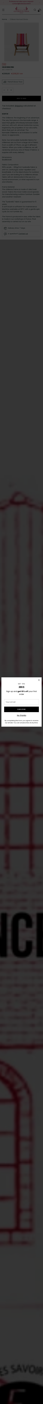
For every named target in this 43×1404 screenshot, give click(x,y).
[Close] (39, 680)
